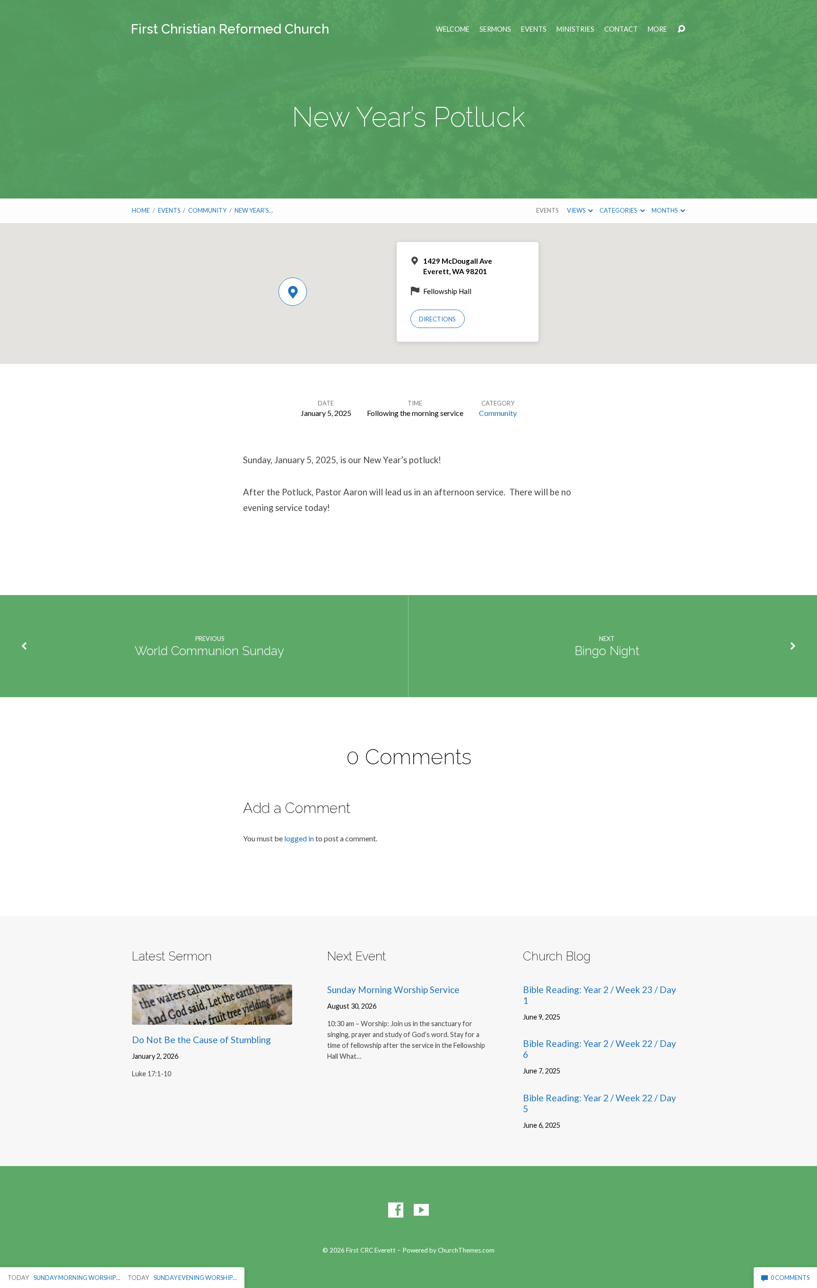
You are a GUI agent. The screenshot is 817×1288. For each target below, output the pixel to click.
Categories (619, 210)
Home (141, 210)
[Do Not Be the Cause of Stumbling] (212, 1017)
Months (665, 210)
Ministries (575, 29)
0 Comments (789, 1277)
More (657, 29)
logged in (299, 838)
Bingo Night (606, 651)
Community (207, 210)
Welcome (452, 29)
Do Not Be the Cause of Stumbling (201, 1039)
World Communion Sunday (209, 651)
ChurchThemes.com (466, 1250)
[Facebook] (395, 1210)
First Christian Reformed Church (230, 29)
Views (576, 210)
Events (534, 29)
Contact (621, 29)
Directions (437, 319)
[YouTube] (421, 1210)
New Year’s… (254, 210)
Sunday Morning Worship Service (393, 989)
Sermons (495, 29)
